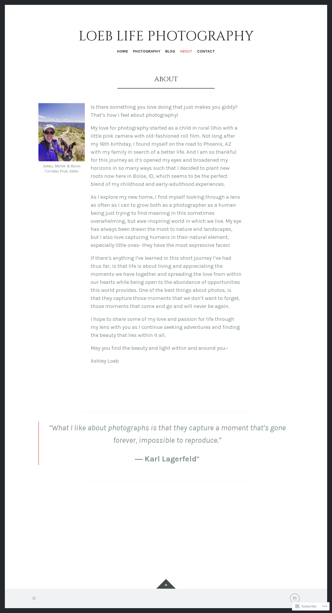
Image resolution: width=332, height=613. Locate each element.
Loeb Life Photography (166, 36)
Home (122, 51)
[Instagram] (295, 598)
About (186, 51)
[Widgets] (166, 584)
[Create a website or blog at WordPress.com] (34, 598)
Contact (206, 51)
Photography (146, 51)
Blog (170, 51)
